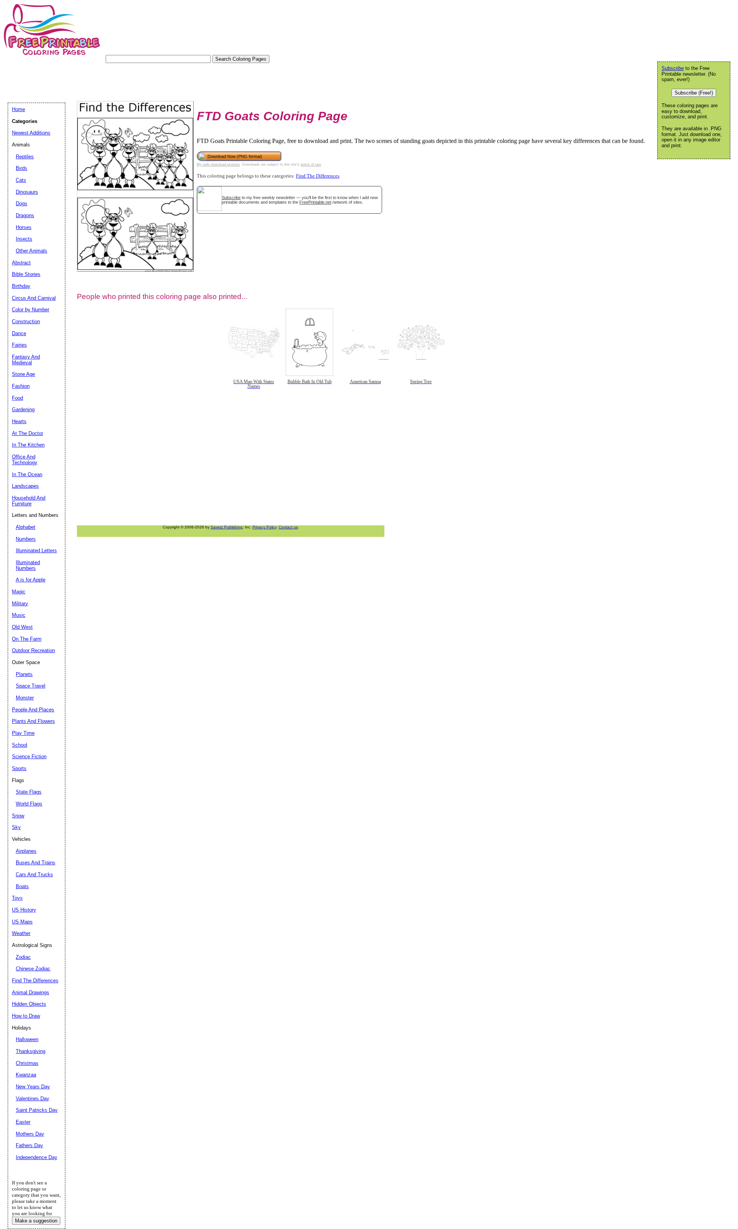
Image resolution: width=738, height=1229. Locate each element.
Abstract (21, 263)
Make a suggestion (36, 1221)
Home (18, 109)
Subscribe (231, 197)
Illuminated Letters (36, 550)
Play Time (23, 733)
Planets (24, 674)
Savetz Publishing (227, 527)
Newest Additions (31, 133)
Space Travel (30, 686)
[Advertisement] (148, 80)
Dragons (25, 215)
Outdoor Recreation (33, 650)
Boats (22, 886)
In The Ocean (27, 474)
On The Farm (27, 639)
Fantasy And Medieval (26, 359)
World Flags (29, 804)
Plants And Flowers (33, 721)
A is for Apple (30, 580)
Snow (18, 816)
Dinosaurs (27, 192)
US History (24, 910)
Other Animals (31, 251)
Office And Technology (24, 459)
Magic (18, 592)
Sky (16, 827)
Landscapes (25, 486)
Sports (19, 768)
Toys (17, 898)
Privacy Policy (264, 527)
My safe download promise (218, 164)
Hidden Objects (29, 1004)
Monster (25, 698)
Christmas (27, 1063)
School (19, 745)
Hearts (19, 421)
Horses (24, 227)
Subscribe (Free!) (694, 93)
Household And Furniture (28, 501)
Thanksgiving (30, 1051)
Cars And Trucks (34, 874)
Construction (26, 321)
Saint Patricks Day (37, 1110)
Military (20, 603)
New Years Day (33, 1086)
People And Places (33, 709)
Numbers (26, 539)
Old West (22, 627)
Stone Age (23, 374)
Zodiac (23, 957)
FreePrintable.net (315, 202)
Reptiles (25, 156)
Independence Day (36, 1157)
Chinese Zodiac (33, 969)
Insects (24, 239)
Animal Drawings (30, 992)
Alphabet (25, 527)
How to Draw (26, 1016)
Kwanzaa (26, 1075)
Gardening (23, 409)
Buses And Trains (35, 862)
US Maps (22, 922)
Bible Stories (26, 274)
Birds (21, 168)
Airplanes (26, 851)
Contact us (288, 527)
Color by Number (30, 309)
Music (18, 615)
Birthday (21, 286)
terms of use (311, 164)
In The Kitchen (28, 445)
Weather (21, 933)
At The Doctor (27, 433)
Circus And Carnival (34, 298)
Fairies (19, 345)
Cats (21, 180)
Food (17, 398)
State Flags (29, 792)
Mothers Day (30, 1134)
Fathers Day (29, 1145)
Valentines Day (32, 1098)
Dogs (21, 203)
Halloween (27, 1039)
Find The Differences (317, 176)
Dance (19, 333)
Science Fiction (29, 756)
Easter (23, 1122)
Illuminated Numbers (28, 565)
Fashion (21, 386)
